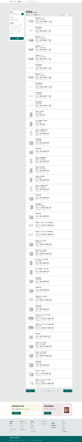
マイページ (64, 423)
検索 (18, 38)
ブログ (63, 421)
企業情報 (32, 421)
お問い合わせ (16, 413)
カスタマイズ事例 (30, 1)
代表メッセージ (33, 423)
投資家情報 (53, 425)
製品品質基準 (40, 440)
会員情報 (63, 429)
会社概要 (32, 425)
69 (57, 390)
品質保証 (21, 427)
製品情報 (11, 421)
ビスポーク (22, 425)
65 (48, 390)
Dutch (16, 440)
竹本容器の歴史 (33, 431)
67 (53, 390)
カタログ (36, 1)
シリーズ (23, 1)
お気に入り (63, 425)
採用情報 (53, 423)
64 (46, 390)
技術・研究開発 (22, 429)
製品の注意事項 (35, 440)
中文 (13, 440)
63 (44, 390)
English (11, 440)
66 (51, 390)
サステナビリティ (44, 421)
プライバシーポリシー (28, 440)
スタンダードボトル (23, 423)
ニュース (53, 421)
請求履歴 (63, 427)
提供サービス (22, 421)
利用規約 (23, 440)
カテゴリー (12, 17)
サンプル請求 (64, 431)
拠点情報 (32, 427)
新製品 (15, 1)
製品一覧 (19, 1)
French (19, 440)
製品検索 (11, 1)
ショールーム (33, 429)
